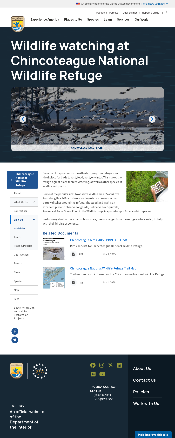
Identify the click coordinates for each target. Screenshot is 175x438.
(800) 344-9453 (102, 395)
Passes (100, 12)
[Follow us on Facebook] (94, 365)
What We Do (21, 202)
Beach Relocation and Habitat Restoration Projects (24, 313)
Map (16, 290)
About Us (19, 193)
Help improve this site (153, 435)
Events (18, 263)
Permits (113, 12)
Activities (19, 228)
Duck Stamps (130, 12)
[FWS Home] (18, 24)
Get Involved (21, 254)
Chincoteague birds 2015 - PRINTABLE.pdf (98, 240)
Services (123, 19)
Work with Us (146, 403)
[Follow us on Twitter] (112, 365)
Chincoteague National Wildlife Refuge (25, 179)
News (17, 272)
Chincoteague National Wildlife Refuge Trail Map (103, 268)
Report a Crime (150, 12)
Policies (141, 391)
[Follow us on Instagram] (102, 365)
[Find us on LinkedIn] (120, 365)
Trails (17, 237)
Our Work (141, 19)
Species (93, 19)
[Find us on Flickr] (94, 374)
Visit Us (18, 219)
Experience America (45, 19)
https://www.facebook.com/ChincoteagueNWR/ (24, 331)
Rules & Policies (23, 245)
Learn (108, 19)
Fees (16, 299)
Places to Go (73, 19)
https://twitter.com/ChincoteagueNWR (24, 340)
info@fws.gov (103, 399)
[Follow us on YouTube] (103, 374)
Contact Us (20, 211)
